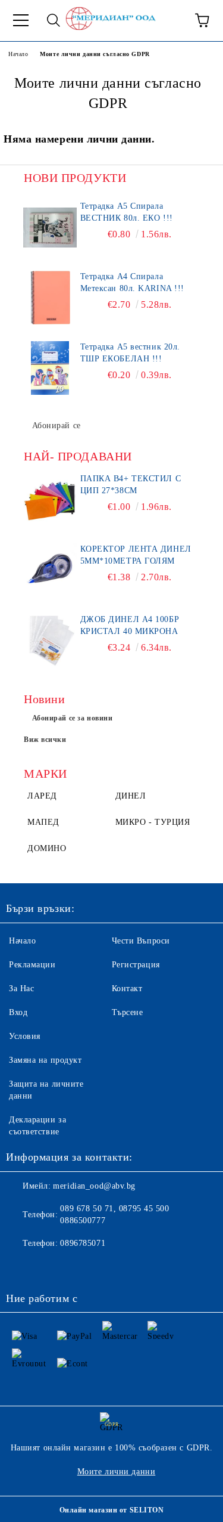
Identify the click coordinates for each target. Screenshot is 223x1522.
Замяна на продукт (45, 1060)
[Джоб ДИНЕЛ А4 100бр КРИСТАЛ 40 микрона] (50, 640)
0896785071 (82, 1243)
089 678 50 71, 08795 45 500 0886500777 (114, 1214)
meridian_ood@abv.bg (94, 1185)
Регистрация (136, 964)
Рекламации (32, 964)
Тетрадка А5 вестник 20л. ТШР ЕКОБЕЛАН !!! (130, 352)
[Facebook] (21, 1267)
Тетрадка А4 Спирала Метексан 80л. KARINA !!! (132, 282)
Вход (18, 1012)
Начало (18, 54)
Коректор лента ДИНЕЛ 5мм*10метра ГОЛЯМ (135, 555)
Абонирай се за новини (72, 718)
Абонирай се (56, 425)
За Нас (21, 988)
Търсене (127, 1012)
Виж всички (45, 739)
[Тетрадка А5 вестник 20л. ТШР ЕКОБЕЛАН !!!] (50, 368)
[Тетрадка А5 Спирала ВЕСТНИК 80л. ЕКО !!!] (50, 227)
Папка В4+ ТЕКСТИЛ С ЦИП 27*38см (130, 484)
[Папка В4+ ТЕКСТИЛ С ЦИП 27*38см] (50, 500)
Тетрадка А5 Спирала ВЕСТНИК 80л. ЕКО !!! (126, 212)
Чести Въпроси (141, 940)
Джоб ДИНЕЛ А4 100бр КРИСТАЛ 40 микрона (130, 625)
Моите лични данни (116, 1471)
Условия (24, 1036)
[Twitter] (47, 1267)
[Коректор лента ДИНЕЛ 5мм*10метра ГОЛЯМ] (50, 570)
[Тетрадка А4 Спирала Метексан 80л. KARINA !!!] (50, 297)
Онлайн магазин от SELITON (111, 1510)
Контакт (127, 988)
